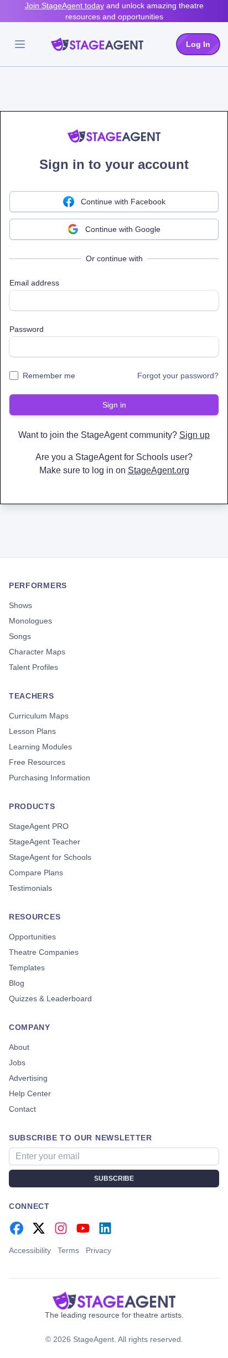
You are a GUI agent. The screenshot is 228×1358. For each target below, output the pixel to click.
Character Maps (37, 651)
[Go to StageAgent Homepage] (114, 1300)
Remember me (49, 375)
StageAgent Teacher (44, 841)
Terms (68, 1250)
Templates (27, 967)
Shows (20, 605)
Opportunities (32, 936)
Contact (22, 1109)
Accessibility (30, 1250)
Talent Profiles (33, 667)
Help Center (30, 1093)
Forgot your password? (178, 375)
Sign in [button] (114, 404)
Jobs (17, 1062)
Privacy (98, 1250)
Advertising (28, 1078)
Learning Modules (40, 746)
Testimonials (30, 888)
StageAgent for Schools (50, 857)
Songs (20, 636)
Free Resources (37, 762)
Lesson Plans (32, 731)
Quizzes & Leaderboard (50, 998)
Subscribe (114, 1178)
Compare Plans (36, 872)
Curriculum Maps (39, 715)
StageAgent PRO (39, 826)
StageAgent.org (158, 470)
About (19, 1047)
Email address (34, 282)
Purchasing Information (49, 777)
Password (26, 329)
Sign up (194, 435)
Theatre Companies (44, 952)
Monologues (30, 620)
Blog (16, 983)
